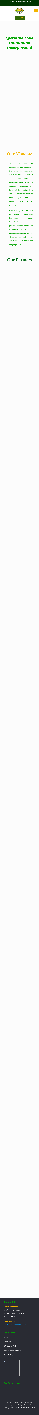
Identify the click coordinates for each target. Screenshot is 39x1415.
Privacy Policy (8, 1408)
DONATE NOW (19, 1291)
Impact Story (8, 1355)
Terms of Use (30, 1408)
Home (6, 1337)
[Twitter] (17, 4)
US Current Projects (11, 1346)
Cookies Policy (20, 1408)
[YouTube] (19, 4)
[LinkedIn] (22, 4)
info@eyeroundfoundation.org (20, 1)
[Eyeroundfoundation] (19, 10)
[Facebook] (14, 4)
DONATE (20, 18)
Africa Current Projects (12, 1350)
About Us (7, 1342)
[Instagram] (25, 4)
